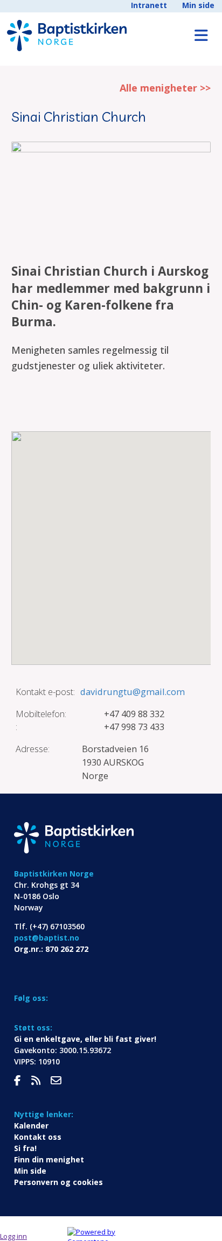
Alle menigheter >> (165, 87)
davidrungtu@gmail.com (132, 691)
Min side (198, 5)
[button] (111, 541)
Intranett (149, 5)
